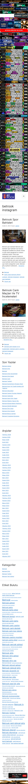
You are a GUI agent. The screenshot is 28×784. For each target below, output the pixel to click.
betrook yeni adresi (18, 719)
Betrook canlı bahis (10, 621)
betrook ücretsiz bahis (6, 727)
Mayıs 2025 (5, 447)
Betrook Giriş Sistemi (8, 411)
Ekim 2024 (5, 460)
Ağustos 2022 (6, 526)
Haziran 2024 (6, 470)
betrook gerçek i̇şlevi (6, 647)
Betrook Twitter (6, 574)
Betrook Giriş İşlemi (8, 376)
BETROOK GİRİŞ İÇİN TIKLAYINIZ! (14, 30)
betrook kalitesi (14, 675)
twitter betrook (6, 743)
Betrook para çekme (9, 690)
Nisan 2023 (5, 505)
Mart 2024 (5, 478)
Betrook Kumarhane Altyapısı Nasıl (12, 384)
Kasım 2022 (5, 518)
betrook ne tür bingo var (20, 686)
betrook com (21, 640)
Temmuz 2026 (6, 434)
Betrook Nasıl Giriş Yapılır (9, 398)
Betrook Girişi (7, 658)
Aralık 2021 (5, 546)
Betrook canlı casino (11, 625)
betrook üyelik (14, 727)
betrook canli (20, 616)
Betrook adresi (8, 603)
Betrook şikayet (9, 730)
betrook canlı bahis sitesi (8, 623)
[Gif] (14, 82)
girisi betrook (6, 737)
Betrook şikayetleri (21, 730)
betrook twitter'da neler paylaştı (8, 715)
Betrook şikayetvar (9, 732)
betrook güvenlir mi (15, 673)
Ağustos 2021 (6, 556)
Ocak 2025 (5, 452)
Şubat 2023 (5, 511)
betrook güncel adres (17, 662)
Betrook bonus (8, 616)
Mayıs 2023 (5, 503)
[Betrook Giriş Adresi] (8, 196)
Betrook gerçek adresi (12, 644)
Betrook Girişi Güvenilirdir (9, 374)
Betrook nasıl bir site (11, 684)
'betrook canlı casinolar (6, 593)
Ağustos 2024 (6, 465)
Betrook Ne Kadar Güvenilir (8, 686)
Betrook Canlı (6, 379)
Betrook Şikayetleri (7, 391)
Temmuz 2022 (6, 528)
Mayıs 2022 (5, 533)
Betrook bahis (7, 607)
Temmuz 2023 (6, 498)
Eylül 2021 (5, 554)
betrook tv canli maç (7, 706)
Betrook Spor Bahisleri (10, 221)
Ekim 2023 (5, 490)
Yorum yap (7, 281)
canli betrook (21, 732)
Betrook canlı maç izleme (12, 631)
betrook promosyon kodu (9, 694)
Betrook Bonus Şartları (9, 413)
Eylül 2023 (5, 493)
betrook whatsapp (7, 717)
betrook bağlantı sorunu (7, 614)
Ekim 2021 (5, 551)
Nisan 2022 (5, 536)
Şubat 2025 (5, 450)
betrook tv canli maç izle (8, 708)
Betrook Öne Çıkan (7, 408)
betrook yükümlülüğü (6, 725)
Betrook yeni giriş (7, 721)
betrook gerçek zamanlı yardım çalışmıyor (10, 648)
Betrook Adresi (6, 366)
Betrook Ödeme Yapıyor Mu (10, 401)
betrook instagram (13, 277)
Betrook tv (19, 704)
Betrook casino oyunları (12, 637)
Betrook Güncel (6, 663)
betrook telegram (8, 704)
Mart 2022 (5, 538)
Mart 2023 (5, 508)
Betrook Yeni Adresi (8, 576)
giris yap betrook (15, 737)
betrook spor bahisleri (15, 698)
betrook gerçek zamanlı (16, 647)
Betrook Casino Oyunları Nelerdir (12, 393)
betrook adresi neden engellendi (8, 605)
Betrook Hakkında (7, 396)
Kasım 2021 (5, 549)
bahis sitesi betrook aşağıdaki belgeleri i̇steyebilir (11, 597)
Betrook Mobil (15, 679)
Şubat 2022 (5, 541)
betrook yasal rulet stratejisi (7, 719)
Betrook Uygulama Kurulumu (10, 416)
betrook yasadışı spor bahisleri (18, 717)
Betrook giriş (7, 653)
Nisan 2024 (5, 475)
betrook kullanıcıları (6, 679)
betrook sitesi (5, 698)
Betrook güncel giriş (11, 668)
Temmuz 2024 (6, 467)
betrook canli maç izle (7, 618)
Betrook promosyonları (10, 696)
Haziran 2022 (6, 531)
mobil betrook (17, 741)
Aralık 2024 (5, 455)
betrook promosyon (6, 692)
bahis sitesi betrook (8, 595)
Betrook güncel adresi (11, 665)
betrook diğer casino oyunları (7, 642)
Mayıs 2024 (5, 472)
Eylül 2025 (5, 442)
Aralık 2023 (5, 485)
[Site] (14, 50)
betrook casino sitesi (9, 640)
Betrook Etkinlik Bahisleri (9, 406)
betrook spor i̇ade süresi (6, 700)
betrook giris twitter (8, 650)
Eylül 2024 (5, 462)
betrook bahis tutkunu (6, 612)
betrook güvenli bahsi (6, 673)
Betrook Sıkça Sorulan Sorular (10, 702)
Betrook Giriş (6, 368)
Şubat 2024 (5, 480)
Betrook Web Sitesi (20, 715)
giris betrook (20, 735)
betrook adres (14, 600)
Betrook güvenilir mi (10, 671)
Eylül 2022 (5, 523)
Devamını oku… (8, 339)
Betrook (6, 272)
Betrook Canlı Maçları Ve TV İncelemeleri (10, 293)
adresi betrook (16, 593)
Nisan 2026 (5, 440)
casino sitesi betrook (9, 735)
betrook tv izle (18, 710)
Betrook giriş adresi (10, 656)
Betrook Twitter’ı (7, 381)
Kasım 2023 (5, 488)
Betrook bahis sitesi (10, 610)
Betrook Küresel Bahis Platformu (12, 403)
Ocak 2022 (5, 543)
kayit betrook (7, 741)
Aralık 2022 (5, 516)
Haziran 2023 (6, 500)
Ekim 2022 (5, 521)
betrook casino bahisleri (7, 635)
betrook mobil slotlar (6, 681)
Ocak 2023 (5, 513)
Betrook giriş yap (9, 661)
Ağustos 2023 (6, 495)
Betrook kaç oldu (9, 677)
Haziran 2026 (6, 437)
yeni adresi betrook (17, 743)
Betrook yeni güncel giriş (13, 723)
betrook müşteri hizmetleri (17, 681)
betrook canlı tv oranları (17, 349)
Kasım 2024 (5, 457)
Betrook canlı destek (11, 628)
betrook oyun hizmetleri (7, 687)
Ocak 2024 (5, 483)
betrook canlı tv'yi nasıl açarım (8, 633)
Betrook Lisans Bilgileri (16, 725)
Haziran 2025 (6, 445)
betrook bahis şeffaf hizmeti (16, 612)
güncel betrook (16, 739)
